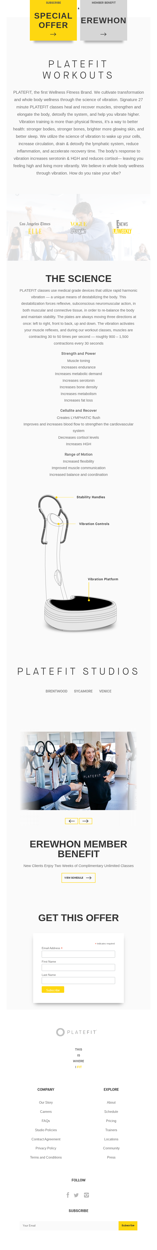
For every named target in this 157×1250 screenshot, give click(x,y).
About (111, 1102)
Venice (105, 691)
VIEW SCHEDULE (73, 878)
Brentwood (56, 691)
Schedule (111, 1111)
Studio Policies (46, 1130)
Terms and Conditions (46, 1157)
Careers (46, 1111)
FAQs (46, 1121)
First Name (49, 961)
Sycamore (83, 691)
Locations (111, 1139)
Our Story (46, 1102)
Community (111, 1148)
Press (111, 1157)
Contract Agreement (45, 1139)
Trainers (111, 1130)
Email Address (52, 948)
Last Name (49, 974)
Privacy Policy (46, 1148)
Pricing (111, 1121)
